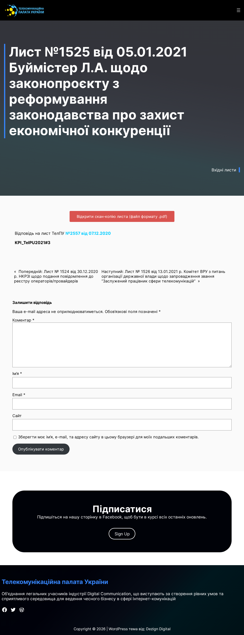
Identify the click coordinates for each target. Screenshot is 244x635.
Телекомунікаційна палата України (55, 581)
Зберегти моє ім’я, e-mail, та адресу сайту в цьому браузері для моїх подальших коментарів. (108, 437)
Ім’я (17, 373)
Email (18, 394)
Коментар (23, 320)
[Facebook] (4, 610)
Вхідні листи (224, 169)
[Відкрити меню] (238, 10)
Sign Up (122, 533)
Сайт (17, 415)
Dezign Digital (158, 629)
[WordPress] (22, 610)
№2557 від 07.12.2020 (88, 233)
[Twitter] (13, 610)
